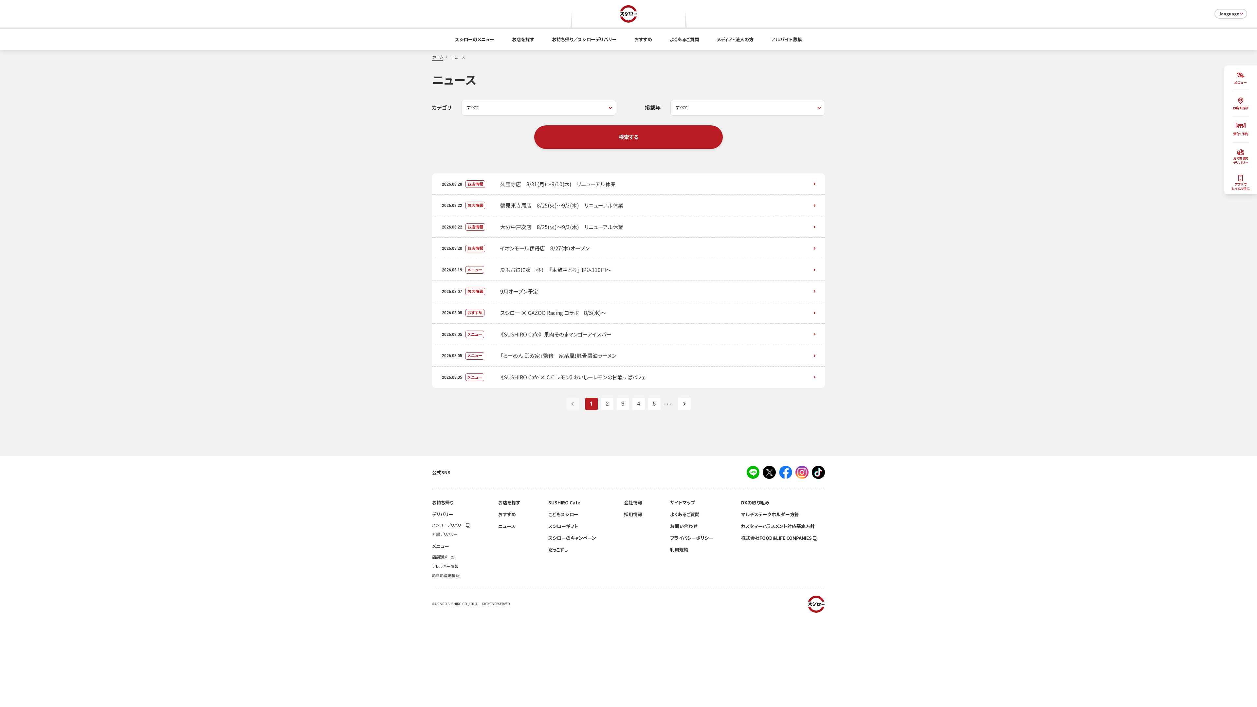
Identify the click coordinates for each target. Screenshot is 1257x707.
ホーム (437, 57)
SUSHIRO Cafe (564, 502)
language (1229, 14)
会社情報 (633, 502)
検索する (629, 137)
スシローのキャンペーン (572, 538)
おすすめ (643, 39)
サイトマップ (682, 502)
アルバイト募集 (786, 39)
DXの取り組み (755, 502)
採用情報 (633, 514)
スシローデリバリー (449, 525)
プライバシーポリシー (691, 538)
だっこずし (558, 549)
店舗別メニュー (445, 557)
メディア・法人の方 (735, 39)
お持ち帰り (442, 502)
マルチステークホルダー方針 (770, 514)
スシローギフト (563, 526)
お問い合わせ (683, 526)
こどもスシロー (563, 514)
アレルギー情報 (445, 566)
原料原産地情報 (446, 575)
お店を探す (523, 39)
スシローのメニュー (474, 39)
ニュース (506, 526)
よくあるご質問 (684, 39)
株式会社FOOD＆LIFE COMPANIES (777, 538)
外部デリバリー (445, 534)
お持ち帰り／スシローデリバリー (584, 39)
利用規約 (679, 549)
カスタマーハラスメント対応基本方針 (778, 526)
